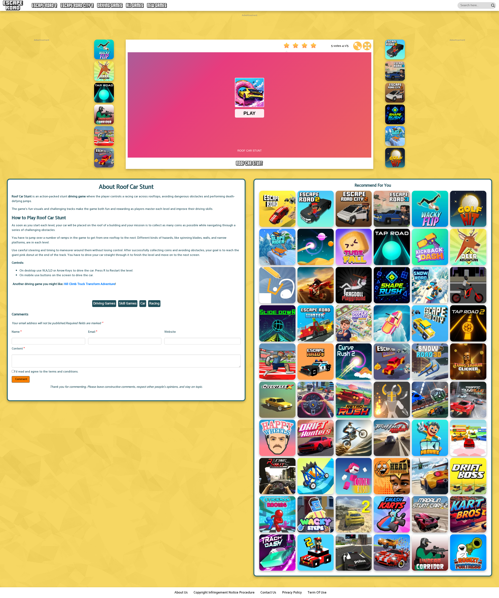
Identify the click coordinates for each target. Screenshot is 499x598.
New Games (157, 5)
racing (154, 303)
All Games (134, 5)
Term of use (317, 592)
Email (92, 331)
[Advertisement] (249, 26)
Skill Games (127, 303)
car (142, 303)
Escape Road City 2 (77, 5)
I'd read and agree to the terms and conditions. (46, 371)
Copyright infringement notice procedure (224, 592)
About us (181, 592)
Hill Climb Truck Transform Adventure (89, 284)
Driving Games (109, 5)
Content (18, 348)
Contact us (268, 592)
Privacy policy (292, 592)
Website (170, 331)
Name (17, 331)
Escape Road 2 (44, 5)
